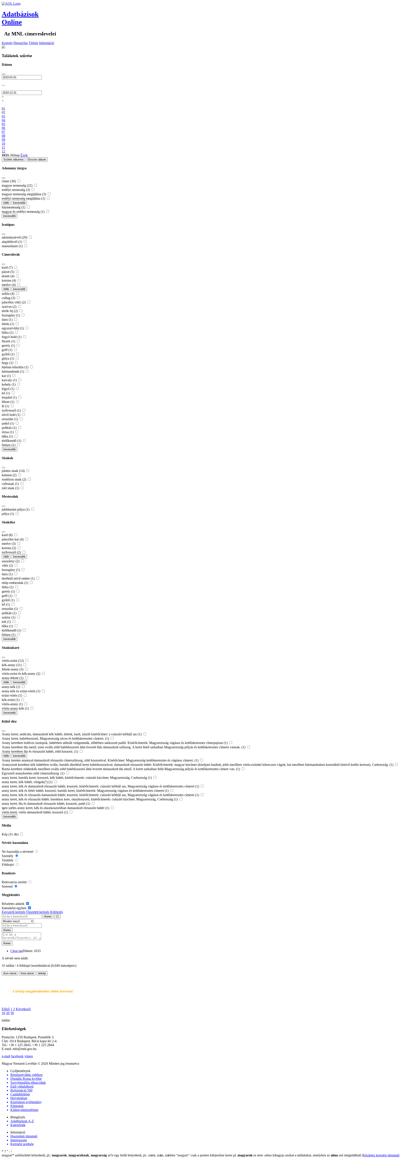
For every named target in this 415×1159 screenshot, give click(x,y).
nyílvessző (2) (12, 552)
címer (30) (9, 181)
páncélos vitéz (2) (14, 302)
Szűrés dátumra (13, 159)
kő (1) (6, 393)
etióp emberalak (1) (15, 583)
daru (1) (7, 319)
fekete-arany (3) (13, 669)
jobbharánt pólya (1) (16, 509)
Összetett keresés (37, 912)
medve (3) (9, 543)
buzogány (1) (11, 315)
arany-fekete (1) (13, 678)
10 (3, 1013)
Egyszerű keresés (13, 912)
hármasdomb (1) (13, 371)
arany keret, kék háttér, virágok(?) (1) (27, 782)
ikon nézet (9, 973)
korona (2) (9, 548)
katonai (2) (9, 475)
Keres (48, 916)
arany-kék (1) (11, 687)
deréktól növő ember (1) (18, 578)
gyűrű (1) (8, 354)
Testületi (8, 860)
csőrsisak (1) (11, 484)
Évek (24, 155)
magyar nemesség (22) (17, 185)
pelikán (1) (9, 428)
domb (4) (8, 276)
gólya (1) (8, 358)
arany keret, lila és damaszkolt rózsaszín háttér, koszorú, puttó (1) (46, 803)
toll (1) (7, 622)
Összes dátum (37, 159)
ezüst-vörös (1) (12, 695)
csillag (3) (9, 298)
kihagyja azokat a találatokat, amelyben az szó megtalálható (313, 1155)
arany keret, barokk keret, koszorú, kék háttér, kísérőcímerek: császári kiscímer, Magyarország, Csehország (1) (77, 777)
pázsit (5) (8, 272)
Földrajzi (8, 864)
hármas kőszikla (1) (15, 367)
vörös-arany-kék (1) (16, 708)
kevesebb (19, 202)
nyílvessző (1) (12, 410)
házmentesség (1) (14, 207)
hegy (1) (8, 363)
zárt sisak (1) (11, 488)
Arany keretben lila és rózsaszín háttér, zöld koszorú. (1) (40, 751)
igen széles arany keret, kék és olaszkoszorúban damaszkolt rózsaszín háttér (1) (56, 808)
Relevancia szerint (14, 882)
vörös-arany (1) (13, 704)
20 (8, 1013)
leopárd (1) (10, 397)
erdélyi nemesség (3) (16, 190)
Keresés (7, 43)
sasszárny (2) (11, 561)
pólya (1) (8, 514)
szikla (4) (8, 293)
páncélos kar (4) (13, 539)
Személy (8, 856)
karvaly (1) (10, 380)
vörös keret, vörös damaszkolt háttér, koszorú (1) (35, 812)
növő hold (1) (11, 415)
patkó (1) (8, 423)
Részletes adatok (13, 904)
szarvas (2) (9, 306)
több (6, 202)
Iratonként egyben (14, 908)
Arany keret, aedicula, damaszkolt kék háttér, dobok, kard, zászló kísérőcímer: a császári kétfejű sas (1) (72, 734)
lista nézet (27, 973)
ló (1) (6, 406)
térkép (42, 973)
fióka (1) (8, 332)
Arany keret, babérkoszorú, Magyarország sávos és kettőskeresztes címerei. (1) (56, 738)
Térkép (33, 43)
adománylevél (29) (15, 237)
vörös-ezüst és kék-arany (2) (21, 673)
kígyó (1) (8, 389)
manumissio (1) (13, 246)
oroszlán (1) (10, 419)
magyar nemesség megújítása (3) (24, 194)
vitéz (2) (8, 565)
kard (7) (7, 267)
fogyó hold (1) (12, 337)
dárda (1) (8, 324)
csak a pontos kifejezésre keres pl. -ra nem (220, 1155)
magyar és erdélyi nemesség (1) (23, 211)
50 (12, 1013)
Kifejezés (56, 912)
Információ (46, 43)
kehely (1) (9, 384)
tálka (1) (8, 436)
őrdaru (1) (9, 445)
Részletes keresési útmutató (380, 1155)
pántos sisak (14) (14, 471)
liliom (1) (8, 402)
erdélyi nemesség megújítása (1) (24, 198)
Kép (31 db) (10, 834)
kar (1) (7, 376)
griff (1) (7, 350)
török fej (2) (10, 311)
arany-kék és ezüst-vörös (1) (21, 691)
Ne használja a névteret (18, 851)
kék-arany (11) (12, 665)
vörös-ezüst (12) (13, 660)
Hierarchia (20, 43)
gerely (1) (9, 345)
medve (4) (9, 285)
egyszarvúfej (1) (13, 328)
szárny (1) (9, 617)
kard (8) (7, 535)
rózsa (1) (8, 432)
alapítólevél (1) (12, 242)
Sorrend (7, 886)
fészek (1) (9, 341)
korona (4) (9, 280)
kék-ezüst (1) (11, 700)
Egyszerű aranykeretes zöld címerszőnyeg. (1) (33, 773)
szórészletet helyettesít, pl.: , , (54, 1155)
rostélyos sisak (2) (14, 479)
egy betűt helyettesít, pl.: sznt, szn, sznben (142, 1155)
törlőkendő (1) (12, 440)
